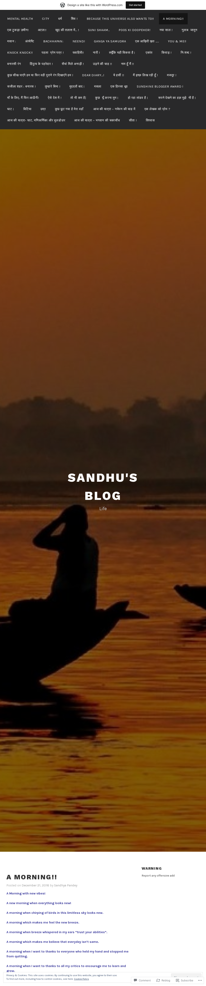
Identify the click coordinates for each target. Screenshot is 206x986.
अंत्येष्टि (29, 41)
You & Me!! (177, 41)
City (45, 19)
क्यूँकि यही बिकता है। (123, 52)
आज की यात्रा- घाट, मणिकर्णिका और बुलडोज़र (36, 120)
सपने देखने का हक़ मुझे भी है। (177, 98)
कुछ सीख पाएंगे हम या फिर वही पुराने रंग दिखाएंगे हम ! (40, 75)
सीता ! (133, 120)
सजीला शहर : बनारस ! (21, 86)
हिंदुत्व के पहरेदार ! (41, 64)
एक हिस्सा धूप (119, 86)
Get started (135, 4)
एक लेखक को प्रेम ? (157, 109)
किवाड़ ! (167, 52)
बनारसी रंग (14, 64)
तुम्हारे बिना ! (52, 86)
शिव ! (74, 19)
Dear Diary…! (93, 75)
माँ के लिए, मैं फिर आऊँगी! (23, 98)
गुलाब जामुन (189, 30)
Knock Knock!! (20, 52)
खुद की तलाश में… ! (67, 30)
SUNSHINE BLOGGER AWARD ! (160, 86)
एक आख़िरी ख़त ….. (147, 41)
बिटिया (27, 109)
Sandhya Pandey (65, 885)
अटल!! (42, 30)
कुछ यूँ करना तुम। (107, 98)
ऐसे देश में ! (54, 98)
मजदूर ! (171, 75)
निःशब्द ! (186, 52)
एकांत (149, 52)
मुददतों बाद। (77, 86)
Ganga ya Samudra (110, 41)
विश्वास (150, 120)
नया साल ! (166, 30)
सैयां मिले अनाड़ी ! (73, 64)
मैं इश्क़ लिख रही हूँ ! (145, 75)
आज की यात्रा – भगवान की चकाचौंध (97, 120)
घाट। (10, 109)
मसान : (11, 41)
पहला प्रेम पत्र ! (53, 52)
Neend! (79, 41)
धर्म (60, 19)
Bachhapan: (53, 41)
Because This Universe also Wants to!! (120, 19)
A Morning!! (173, 19)
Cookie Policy (81, 979)
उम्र (43, 109)
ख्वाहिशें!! (78, 52)
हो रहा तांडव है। (138, 98)
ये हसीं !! (118, 75)
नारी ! (96, 52)
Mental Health (20, 19)
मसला (97, 86)
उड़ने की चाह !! (102, 64)
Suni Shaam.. (99, 30)
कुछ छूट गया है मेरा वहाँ (69, 109)
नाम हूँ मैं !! (127, 64)
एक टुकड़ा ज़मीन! (18, 30)
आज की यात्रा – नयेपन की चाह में (114, 109)
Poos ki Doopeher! (134, 30)
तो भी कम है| (78, 98)
